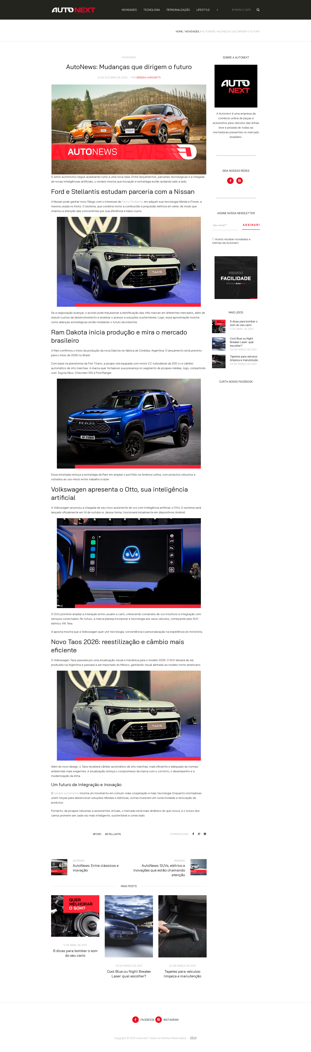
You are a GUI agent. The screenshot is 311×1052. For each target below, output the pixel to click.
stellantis (114, 834)
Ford (98, 834)
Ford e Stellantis (132, 201)
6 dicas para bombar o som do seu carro (75, 953)
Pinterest (205, 834)
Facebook (193, 834)
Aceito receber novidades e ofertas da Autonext (231, 241)
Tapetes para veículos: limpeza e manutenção (182, 973)
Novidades (192, 31)
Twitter (199, 834)
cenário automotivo (66, 793)
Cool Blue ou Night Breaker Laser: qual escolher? (129, 973)
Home (179, 31)
